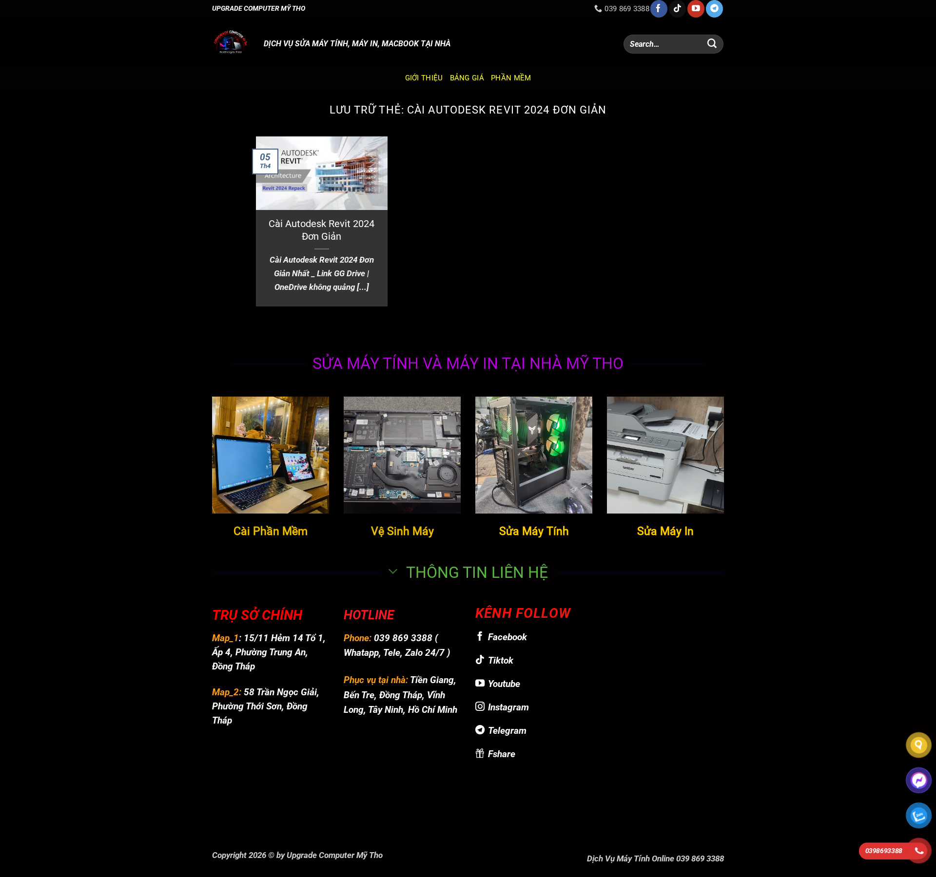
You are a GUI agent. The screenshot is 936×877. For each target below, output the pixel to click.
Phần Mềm (511, 78)
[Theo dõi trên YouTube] (695, 9)
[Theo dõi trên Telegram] (714, 9)
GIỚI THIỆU (424, 78)
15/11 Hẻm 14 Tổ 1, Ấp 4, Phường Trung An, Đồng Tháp (269, 652)
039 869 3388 (403, 638)
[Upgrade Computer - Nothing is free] (230, 42)
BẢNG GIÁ (467, 78)
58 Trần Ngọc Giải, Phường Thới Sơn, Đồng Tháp (265, 706)
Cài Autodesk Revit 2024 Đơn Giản (321, 230)
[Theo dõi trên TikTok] (677, 9)
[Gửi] (712, 44)
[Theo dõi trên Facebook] (658, 9)
